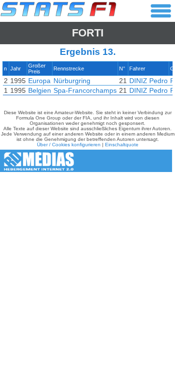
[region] (87, 80)
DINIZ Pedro (148, 81)
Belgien (39, 90)
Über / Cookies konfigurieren (69, 144)
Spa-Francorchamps (85, 90)
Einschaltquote (122, 144)
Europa (39, 81)
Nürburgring (71, 81)
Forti (88, 33)
